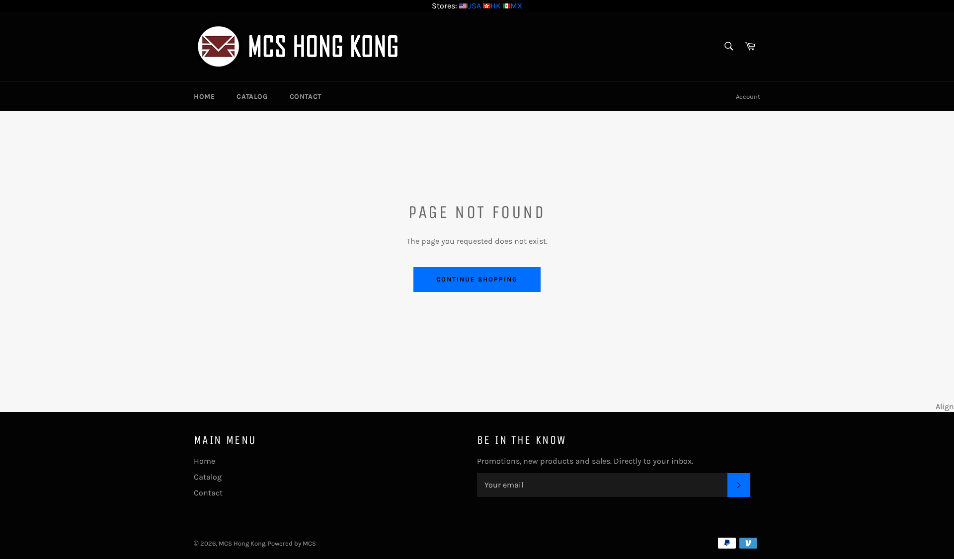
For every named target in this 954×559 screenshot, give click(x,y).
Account (748, 96)
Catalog (252, 96)
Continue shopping (476, 279)
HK (495, 5)
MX (516, 5)
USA (474, 5)
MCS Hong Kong (242, 543)
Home (204, 96)
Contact (305, 96)
